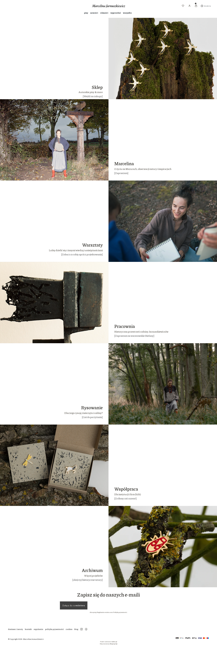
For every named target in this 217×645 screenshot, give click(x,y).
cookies (69, 629)
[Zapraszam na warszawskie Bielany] (134, 335)
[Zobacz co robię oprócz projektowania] (82, 254)
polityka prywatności (54, 629)
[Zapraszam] (121, 173)
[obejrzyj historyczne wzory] (87, 579)
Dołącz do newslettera (74, 605)
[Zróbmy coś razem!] (125, 498)
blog (76, 629)
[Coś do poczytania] (92, 417)
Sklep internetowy (108, 644)
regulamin (38, 629)
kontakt (28, 629)
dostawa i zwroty (15, 629)
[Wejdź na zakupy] (93, 96)
